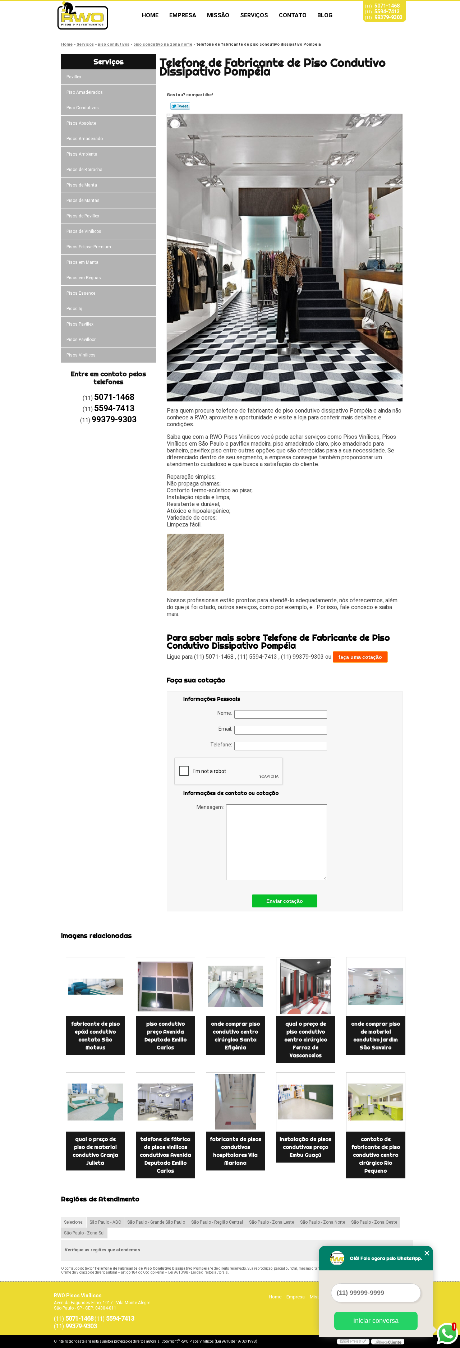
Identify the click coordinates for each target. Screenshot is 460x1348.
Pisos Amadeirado (84, 138)
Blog (324, 15)
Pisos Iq (74, 308)
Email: (226, 729)
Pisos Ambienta (81, 154)
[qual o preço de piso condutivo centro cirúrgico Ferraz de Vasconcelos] (305, 986)
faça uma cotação (360, 657)
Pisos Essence (80, 293)
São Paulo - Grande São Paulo (156, 1222)
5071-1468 (387, 6)
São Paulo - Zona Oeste (374, 1222)
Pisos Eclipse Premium (88, 246)
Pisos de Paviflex (82, 215)
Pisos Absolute (81, 123)
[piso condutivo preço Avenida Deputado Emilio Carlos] (165, 986)
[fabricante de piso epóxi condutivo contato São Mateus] (95, 986)
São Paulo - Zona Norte (322, 1222)
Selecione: (73, 1222)
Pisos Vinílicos (81, 355)
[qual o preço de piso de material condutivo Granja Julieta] (95, 1102)
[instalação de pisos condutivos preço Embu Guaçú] (305, 1102)
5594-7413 (387, 11)
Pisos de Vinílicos (83, 231)
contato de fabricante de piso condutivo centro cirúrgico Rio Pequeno (375, 1155)
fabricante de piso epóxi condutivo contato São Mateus (95, 1036)
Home (150, 15)
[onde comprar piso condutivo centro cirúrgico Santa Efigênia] (235, 986)
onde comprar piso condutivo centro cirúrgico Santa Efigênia (235, 1036)
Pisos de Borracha (84, 169)
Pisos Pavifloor (81, 339)
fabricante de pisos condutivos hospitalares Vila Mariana (235, 1151)
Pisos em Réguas (83, 277)
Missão (218, 15)
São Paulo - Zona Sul (84, 1233)
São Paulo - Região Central (217, 1222)
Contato (293, 15)
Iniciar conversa (376, 1320)
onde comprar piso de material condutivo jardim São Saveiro (375, 1036)
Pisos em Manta (82, 262)
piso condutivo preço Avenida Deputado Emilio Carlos (165, 1036)
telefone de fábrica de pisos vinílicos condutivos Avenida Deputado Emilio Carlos (165, 1155)
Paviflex (73, 76)
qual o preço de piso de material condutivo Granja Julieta (95, 1151)
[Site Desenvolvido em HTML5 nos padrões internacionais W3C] (353, 1341)
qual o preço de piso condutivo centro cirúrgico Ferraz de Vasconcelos (305, 1040)
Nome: (225, 713)
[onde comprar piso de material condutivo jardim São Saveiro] (375, 986)
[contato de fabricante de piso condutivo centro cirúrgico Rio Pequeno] (375, 1102)
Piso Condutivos (82, 107)
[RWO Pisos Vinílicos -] (95, 15)
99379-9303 (388, 17)
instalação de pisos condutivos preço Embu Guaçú (305, 1147)
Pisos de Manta (81, 185)
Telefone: (222, 744)
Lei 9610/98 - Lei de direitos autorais (198, 1272)
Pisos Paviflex (79, 324)
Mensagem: (211, 807)
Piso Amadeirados (84, 92)
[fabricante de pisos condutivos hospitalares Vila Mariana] (235, 1102)
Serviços (254, 15)
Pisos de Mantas (83, 200)
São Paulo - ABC (105, 1222)
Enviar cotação (284, 901)
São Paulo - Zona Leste (271, 1222)
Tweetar (180, 106)
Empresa (182, 15)
